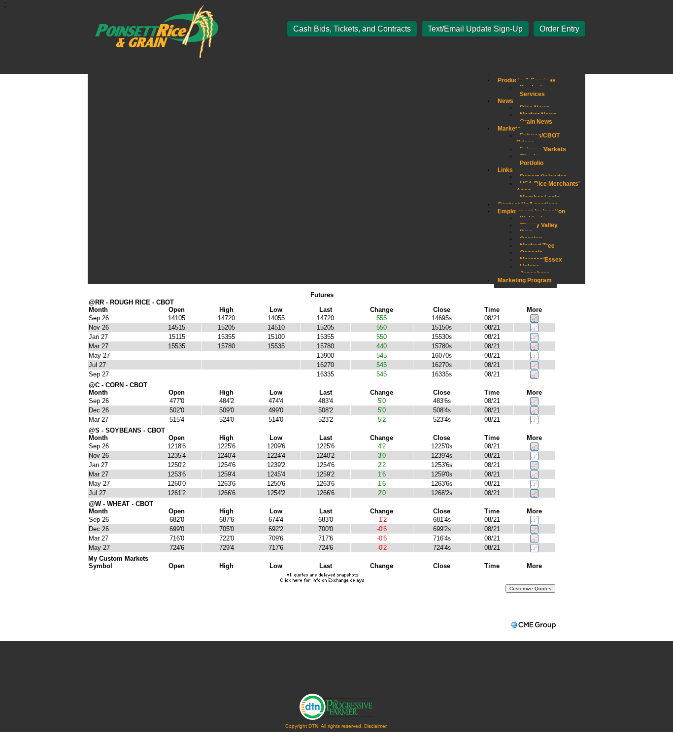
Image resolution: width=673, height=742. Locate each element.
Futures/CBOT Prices (538, 139)
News (505, 101)
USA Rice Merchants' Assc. (548, 187)
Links (505, 170)
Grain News (536, 121)
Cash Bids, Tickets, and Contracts (352, 29)
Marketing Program (525, 280)
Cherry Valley (539, 225)
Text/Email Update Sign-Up (475, 29)
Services (532, 94)
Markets (509, 128)
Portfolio (531, 163)
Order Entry (559, 29)
